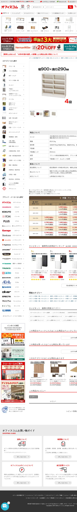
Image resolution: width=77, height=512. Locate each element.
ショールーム (29, 495)
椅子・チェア (8, 30)
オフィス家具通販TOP (18, 495)
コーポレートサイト (31, 498)
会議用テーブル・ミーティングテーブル (15, 94)
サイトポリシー (60, 498)
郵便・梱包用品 (13, 165)
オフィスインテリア (14, 132)
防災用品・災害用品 (14, 179)
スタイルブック (50, 495)
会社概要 (42, 498)
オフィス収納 (57, 22)
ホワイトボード (69, 30)
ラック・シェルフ (69, 22)
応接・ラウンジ (45, 30)
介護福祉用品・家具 (14, 151)
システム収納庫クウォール (69, 320)
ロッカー (11, 85)
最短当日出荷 (62, 1)
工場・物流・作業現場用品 (12, 141)
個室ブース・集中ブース (12, 104)
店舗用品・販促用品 (14, 170)
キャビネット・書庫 (47, 296)
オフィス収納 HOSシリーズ (37, 316)
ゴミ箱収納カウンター (58, 13)
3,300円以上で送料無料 (48, 1)
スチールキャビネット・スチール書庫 (40, 312)
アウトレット (12, 188)
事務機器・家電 (13, 137)
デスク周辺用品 (33, 22)
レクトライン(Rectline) (59, 312)
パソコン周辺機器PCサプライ (14, 184)
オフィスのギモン (39, 495)
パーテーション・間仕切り (13, 108)
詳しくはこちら (21, 457)
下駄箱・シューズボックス (13, 89)
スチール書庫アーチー (70, 316)
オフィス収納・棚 (35, 296)
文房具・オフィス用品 (15, 160)
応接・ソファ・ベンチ (15, 127)
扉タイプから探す (59, 301)
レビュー (66, 495)
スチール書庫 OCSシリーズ (55, 316)
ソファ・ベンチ (20, 30)
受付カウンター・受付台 (14, 122)
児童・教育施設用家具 (15, 155)
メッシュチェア (16, 13)
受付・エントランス (32, 30)
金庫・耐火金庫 (57, 30)
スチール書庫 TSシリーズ (37, 320)
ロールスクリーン (29, 13)
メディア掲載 (59, 495)
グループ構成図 (50, 498)
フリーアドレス (20, 22)
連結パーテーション (43, 13)
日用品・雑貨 (12, 174)
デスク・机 (8, 22)
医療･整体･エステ (14, 146)
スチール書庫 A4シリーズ (53, 320)
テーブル (45, 22)
